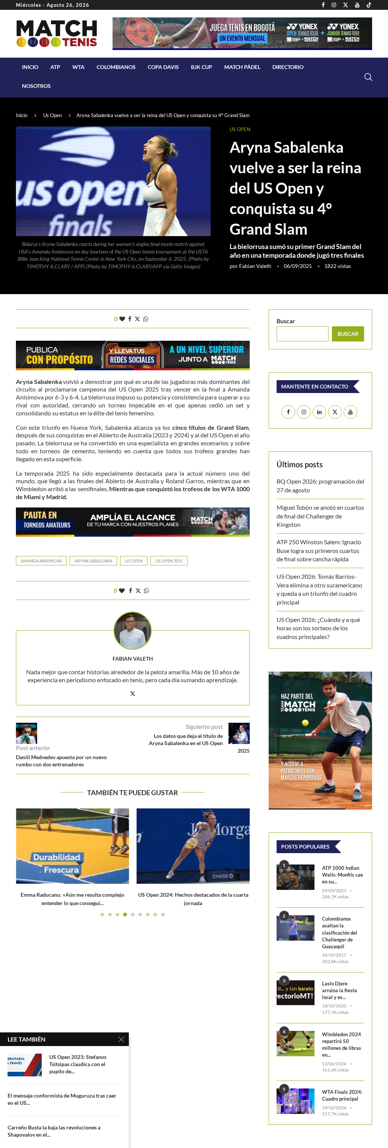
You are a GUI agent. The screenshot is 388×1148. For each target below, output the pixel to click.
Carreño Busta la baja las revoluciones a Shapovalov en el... (54, 1131)
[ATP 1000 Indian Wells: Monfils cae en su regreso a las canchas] (295, 877)
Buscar (286, 320)
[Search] (368, 77)
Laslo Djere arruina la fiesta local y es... (339, 990)
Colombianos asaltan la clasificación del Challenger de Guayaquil (339, 932)
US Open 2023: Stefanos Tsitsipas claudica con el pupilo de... (77, 1064)
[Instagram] (333, 5)
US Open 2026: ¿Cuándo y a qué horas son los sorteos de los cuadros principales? (318, 628)
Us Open (52, 115)
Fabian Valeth (255, 266)
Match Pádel (242, 67)
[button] (26, 862)
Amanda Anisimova (41, 560)
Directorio (288, 67)
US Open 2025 (169, 560)
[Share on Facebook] (129, 318)
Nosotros (36, 86)
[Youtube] (357, 5)
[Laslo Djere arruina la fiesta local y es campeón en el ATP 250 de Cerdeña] (295, 992)
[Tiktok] (369, 5)
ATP (55, 67)
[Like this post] (122, 318)
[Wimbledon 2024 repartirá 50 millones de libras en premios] (295, 1043)
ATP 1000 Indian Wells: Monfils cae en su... (342, 875)
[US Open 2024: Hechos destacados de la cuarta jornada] (193, 846)
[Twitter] (346, 5)
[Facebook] (323, 5)
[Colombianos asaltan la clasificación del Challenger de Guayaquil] (295, 928)
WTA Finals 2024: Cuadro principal (342, 1095)
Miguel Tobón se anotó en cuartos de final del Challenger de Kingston (320, 516)
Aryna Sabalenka (93, 560)
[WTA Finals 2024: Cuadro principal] (295, 1101)
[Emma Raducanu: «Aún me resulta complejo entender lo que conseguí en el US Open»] (72, 846)
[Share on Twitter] (137, 318)
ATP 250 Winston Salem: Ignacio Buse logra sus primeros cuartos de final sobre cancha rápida (319, 550)
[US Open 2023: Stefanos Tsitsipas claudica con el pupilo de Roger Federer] (25, 1065)
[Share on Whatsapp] (145, 318)
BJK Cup (201, 67)
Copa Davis (163, 67)
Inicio (30, 67)
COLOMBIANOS (116, 67)
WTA (78, 67)
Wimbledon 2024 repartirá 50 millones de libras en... (341, 1044)
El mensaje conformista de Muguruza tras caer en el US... (62, 1099)
